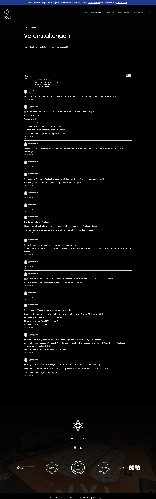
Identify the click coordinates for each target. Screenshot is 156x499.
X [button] (154, 2)
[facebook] (75, 447)
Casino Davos (33, 91)
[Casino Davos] (29, 77)
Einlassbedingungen (99, 498)
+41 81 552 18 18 (121, 3)
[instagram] (80, 447)
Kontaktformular (94, 3)
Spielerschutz (86, 498)
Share (26, 101)
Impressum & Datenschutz (71, 498)
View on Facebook (28, 99)
